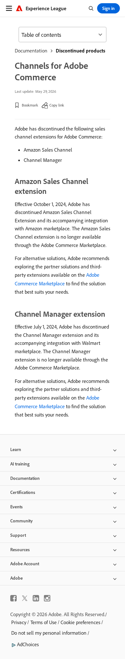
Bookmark (30, 105)
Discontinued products (80, 50)
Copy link (56, 105)
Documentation (31, 50)
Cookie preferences (80, 622)
